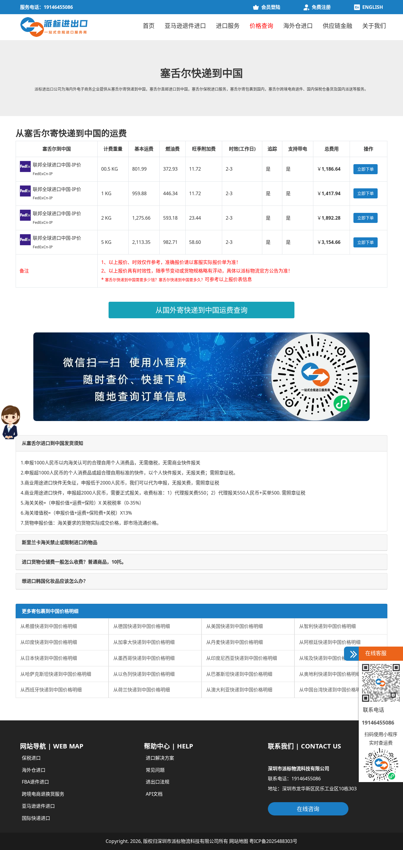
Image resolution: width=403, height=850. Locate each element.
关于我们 (374, 26)
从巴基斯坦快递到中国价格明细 (239, 674)
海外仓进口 (298, 26)
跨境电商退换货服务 (43, 794)
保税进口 (31, 758)
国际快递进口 (36, 818)
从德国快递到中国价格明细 (141, 626)
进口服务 (228, 26)
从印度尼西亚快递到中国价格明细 (241, 658)
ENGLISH (372, 7)
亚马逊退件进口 (185, 26)
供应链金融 (337, 26)
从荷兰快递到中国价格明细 (141, 689)
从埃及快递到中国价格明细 (327, 658)
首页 (149, 26)
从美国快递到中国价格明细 (234, 626)
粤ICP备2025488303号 (273, 841)
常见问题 (155, 770)
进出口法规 (157, 782)
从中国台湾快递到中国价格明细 (332, 689)
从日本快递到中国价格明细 (48, 658)
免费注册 (321, 7)
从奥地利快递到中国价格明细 (330, 674)
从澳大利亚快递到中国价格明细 (239, 689)
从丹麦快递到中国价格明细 (234, 642)
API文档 (154, 794)
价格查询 (261, 26)
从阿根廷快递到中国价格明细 (330, 642)
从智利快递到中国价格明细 (327, 626)
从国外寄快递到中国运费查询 (201, 310)
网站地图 (238, 841)
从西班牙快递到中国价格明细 (51, 689)
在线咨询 (308, 809)
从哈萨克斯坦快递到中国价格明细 (55, 674)
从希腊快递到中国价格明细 (48, 626)
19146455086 (378, 722)
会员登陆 (270, 7)
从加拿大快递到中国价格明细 (144, 642)
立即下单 (365, 169)
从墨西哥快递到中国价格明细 (144, 658)
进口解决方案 (160, 758)
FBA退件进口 (35, 782)
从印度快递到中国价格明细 (48, 642)
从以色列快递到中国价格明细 (144, 674)
